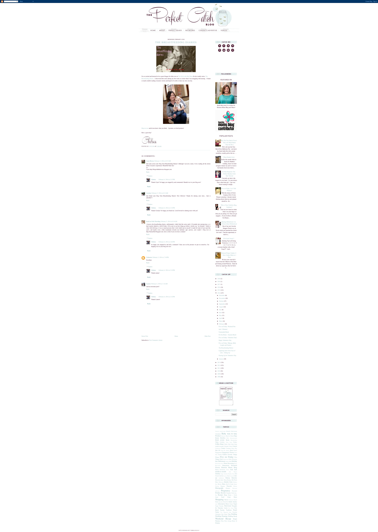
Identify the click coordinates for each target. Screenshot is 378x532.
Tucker (217, 512)
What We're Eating (226, 521)
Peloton (235, 486)
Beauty (217, 438)
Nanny (235, 484)
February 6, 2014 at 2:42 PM (167, 242)
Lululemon (221, 478)
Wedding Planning (221, 516)
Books (227, 440)
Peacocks (229, 486)
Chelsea (153, 179)
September (222, 304)
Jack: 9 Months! (223, 329)
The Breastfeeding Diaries (226, 348)
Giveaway (234, 459)
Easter (235, 450)
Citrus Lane (229, 442)
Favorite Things (232, 454)
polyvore (217, 491)
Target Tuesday (219, 506)
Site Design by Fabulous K (189, 530)
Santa (216, 497)
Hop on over (145, 128)
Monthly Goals (228, 482)
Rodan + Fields (232, 495)
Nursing (217, 486)
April (220, 318)
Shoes (235, 497)
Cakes (217, 442)
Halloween (221, 461)
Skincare (231, 499)
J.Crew (227, 469)
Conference (217, 448)
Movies (219, 484)
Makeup (227, 478)
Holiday (234, 461)
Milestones (221, 482)
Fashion (224, 454)
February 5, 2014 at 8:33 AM (160, 193)
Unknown (149, 257)
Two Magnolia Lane (225, 512)
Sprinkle (221, 502)
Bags (235, 436)
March (221, 321)
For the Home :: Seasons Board (227, 335)
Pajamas (223, 486)
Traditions (229, 510)
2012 (219, 365)
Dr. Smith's (226, 450)
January (221, 359)
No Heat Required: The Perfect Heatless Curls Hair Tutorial (229, 174)
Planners (228, 488)
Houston (217, 467)
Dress (231, 450)
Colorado (226, 446)
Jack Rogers (233, 471)
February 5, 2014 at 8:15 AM (162, 161)
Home (176, 336)
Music (223, 484)
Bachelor (223, 436)
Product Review (220, 493)
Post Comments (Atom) (155, 340)
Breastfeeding (234, 440)
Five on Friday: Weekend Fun (227, 326)
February (222, 324)
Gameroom (225, 459)
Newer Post (145, 336)
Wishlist (217, 523)
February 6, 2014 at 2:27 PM (167, 179)
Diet (216, 450)
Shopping (219, 499)
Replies (150, 176)
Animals (228, 431)
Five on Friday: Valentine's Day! (228, 337)
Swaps (231, 504)
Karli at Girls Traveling (153, 221)
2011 (219, 368)
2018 (219, 281)
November (222, 298)
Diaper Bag (234, 448)
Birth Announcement (232, 438)
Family (220, 454)
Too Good (230, 508)
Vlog (229, 514)
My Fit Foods (229, 484)
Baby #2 (230, 434)
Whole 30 (234, 521)
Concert (235, 446)
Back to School (230, 436)
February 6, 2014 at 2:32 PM (167, 208)
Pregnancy (225, 490)
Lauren (148, 284)
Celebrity (222, 442)
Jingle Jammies (224, 473)
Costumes (228, 448)
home (216, 463)
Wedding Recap (232, 516)
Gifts (230, 459)
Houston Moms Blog (229, 467)
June (220, 312)
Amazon (217, 431)
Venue (225, 514)
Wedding (234, 514)
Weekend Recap (223, 518)
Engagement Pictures (228, 452)
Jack (231, 469)
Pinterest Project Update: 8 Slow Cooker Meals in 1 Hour (228, 255)
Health (227, 461)
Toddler (226, 508)
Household (234, 465)
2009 (219, 374)
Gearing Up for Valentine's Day (227, 355)
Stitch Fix (225, 502)
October (221, 301)
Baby (224, 433)
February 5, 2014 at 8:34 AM (169, 221)
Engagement (218, 452)
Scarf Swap (226, 497)
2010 (219, 371)
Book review (219, 440)
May (220, 315)
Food (221, 459)
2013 (219, 362)
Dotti (222, 450)
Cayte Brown (150, 161)
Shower (226, 500)
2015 (219, 290)
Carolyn (148, 193)
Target (235, 504)
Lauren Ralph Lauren (228, 476)
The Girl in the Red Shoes (185, 76)
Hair (216, 461)
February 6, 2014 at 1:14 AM (159, 284)
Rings (225, 495)
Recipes (220, 495)
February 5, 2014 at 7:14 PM (161, 257)
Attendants (218, 434)
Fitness (217, 457)
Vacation (234, 512)
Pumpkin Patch (230, 493)
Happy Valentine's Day (225, 340)
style (216, 504)
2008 (219, 377)
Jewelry (217, 473)
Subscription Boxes (223, 504)
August (221, 307)
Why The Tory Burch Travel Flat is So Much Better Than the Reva (229, 143)
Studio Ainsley (233, 502)
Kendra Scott (231, 473)
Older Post (207, 336)
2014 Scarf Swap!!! (228, 238)
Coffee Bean (219, 444)
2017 (219, 284)
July (220, 310)
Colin (232, 444)
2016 (219, 287)
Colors (230, 446)
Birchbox (222, 438)
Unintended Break (224, 332)
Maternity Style (219, 480)
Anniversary (234, 431)
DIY (219, 450)
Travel (235, 510)
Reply (148, 172)
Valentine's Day (219, 514)
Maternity (234, 478)
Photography (219, 488)
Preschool (234, 491)
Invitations (222, 469)
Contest (223, 448)
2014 (219, 293)
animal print (223, 431)
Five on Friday (226, 456)
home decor (221, 463)
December (222, 295)
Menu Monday (227, 480)
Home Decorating (229, 463)
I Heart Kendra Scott (228, 157)
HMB (230, 461)
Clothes (235, 442)
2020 (219, 279)
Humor (217, 469)
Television (227, 506)
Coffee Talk (227, 444)
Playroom (235, 488)
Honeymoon (225, 465)
